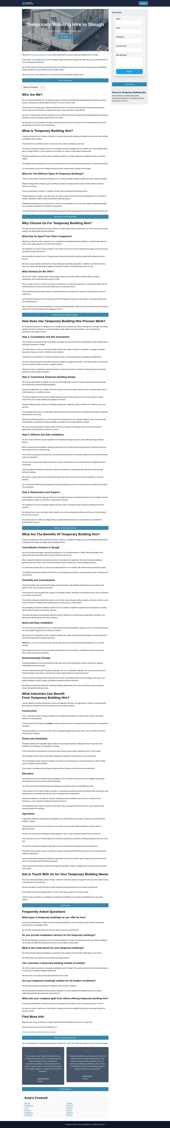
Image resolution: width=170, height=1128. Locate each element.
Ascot (26, 1108)
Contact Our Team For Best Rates (65, 216)
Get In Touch (129, 84)
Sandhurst (69, 1105)
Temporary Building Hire (39, 55)
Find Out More (65, 905)
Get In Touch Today (65, 80)
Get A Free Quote (65, 1089)
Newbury (69, 1115)
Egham (47, 1032)
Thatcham (69, 1113)
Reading (69, 1110)
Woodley (69, 1103)
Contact (143, 3)
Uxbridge (32, 1032)
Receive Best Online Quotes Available (65, 314)
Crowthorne (28, 1115)
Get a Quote (64, 36)
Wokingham (28, 1113)
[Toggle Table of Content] (41, 87)
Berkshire (69, 1108)
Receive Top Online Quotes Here (65, 528)
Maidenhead (40, 1032)
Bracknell (27, 1110)
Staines (53, 1032)
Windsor (25, 1032)
